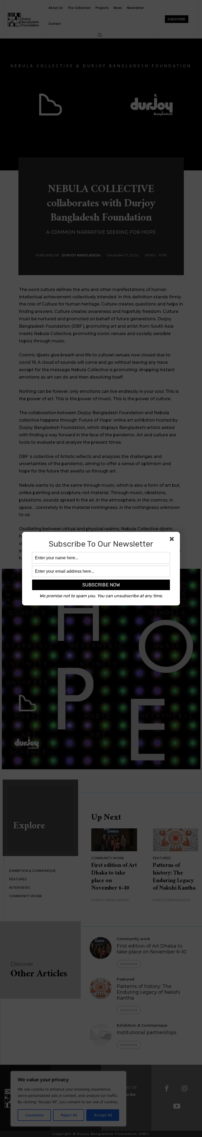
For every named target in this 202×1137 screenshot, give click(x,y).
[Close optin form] (173, 540)
